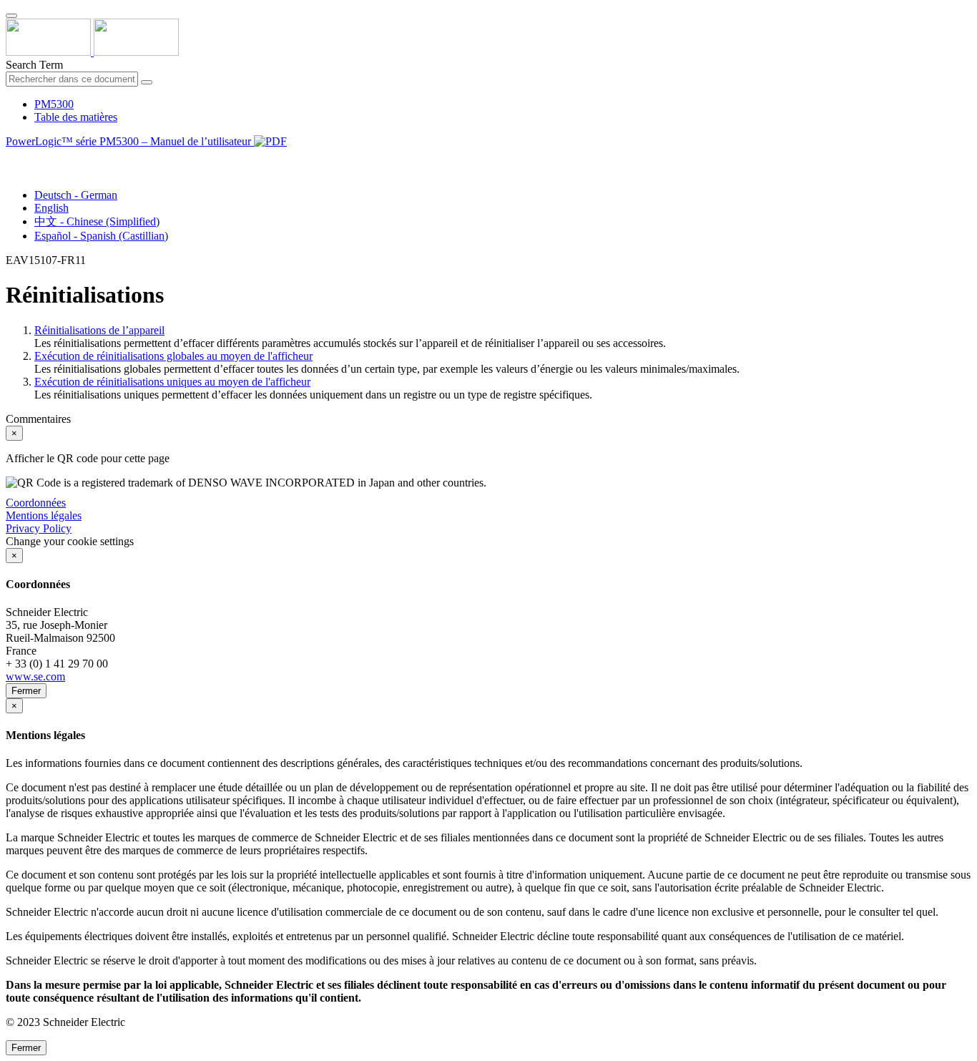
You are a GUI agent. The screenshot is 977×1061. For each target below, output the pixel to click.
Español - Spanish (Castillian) (101, 236)
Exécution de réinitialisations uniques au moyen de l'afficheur (172, 382)
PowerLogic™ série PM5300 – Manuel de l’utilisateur (130, 141)
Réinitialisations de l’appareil (99, 330)
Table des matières (75, 117)
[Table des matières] (11, 158)
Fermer (26, 690)
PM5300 (54, 104)
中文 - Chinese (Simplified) (96, 221)
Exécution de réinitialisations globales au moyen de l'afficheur (173, 356)
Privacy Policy (39, 528)
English (51, 208)
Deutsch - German (75, 195)
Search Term (34, 65)
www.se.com (35, 676)
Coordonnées (36, 503)
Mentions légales (44, 515)
